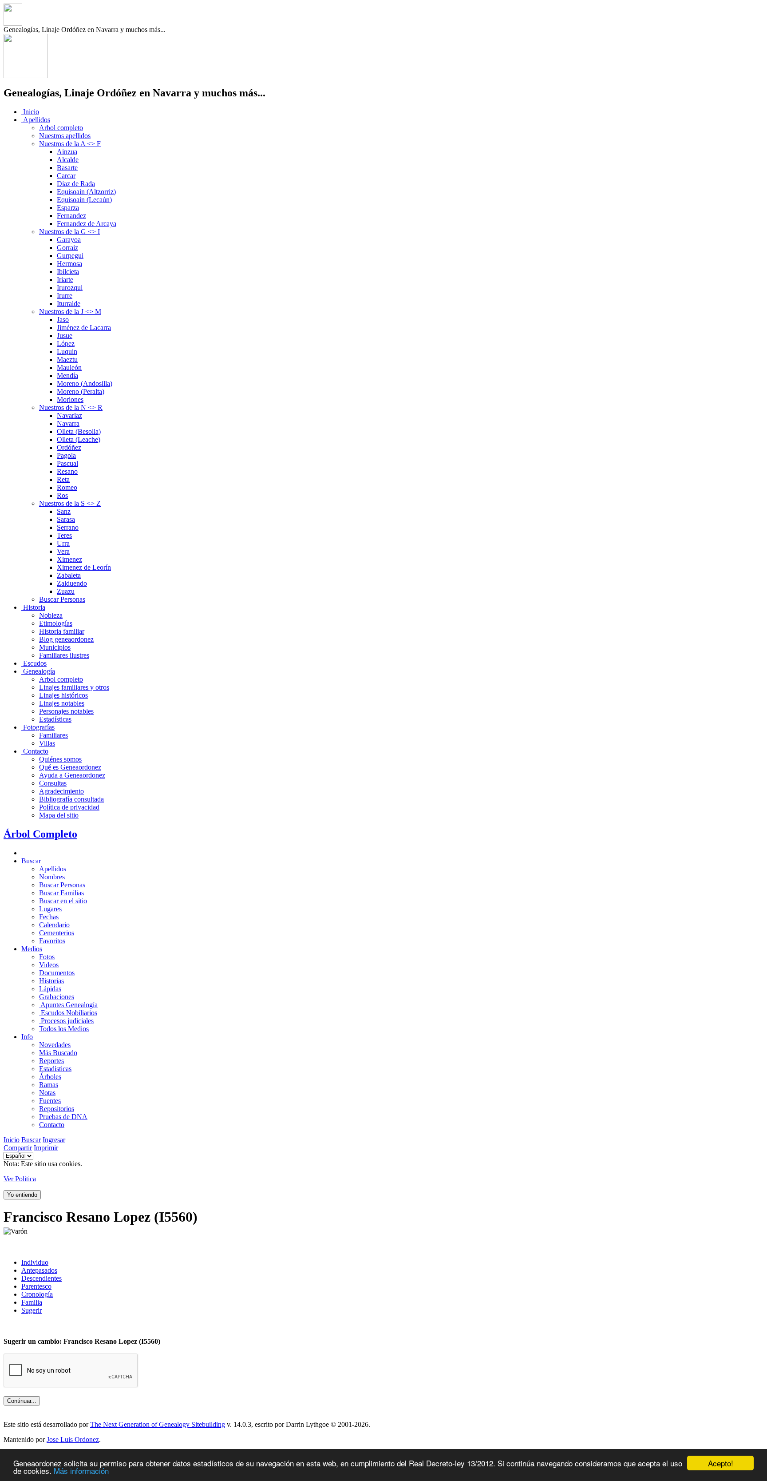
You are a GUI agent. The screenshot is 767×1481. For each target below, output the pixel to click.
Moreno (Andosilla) (84, 383)
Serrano (68, 527)
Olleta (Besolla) (79, 431)
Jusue (64, 335)
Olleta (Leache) (78, 439)
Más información (81, 1470)
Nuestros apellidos (65, 135)
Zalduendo (72, 583)
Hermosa (69, 263)
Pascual (67, 463)
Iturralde (68, 303)
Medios (31, 949)
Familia (31, 1302)
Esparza (68, 207)
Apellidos (35, 119)
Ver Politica (20, 1179)
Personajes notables (66, 711)
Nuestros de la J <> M (70, 311)
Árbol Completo (40, 834)
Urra (63, 543)
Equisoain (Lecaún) (84, 199)
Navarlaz (69, 415)
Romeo (67, 487)
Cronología (37, 1294)
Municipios (55, 647)
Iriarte (65, 279)
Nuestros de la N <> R (71, 407)
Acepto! (720, 1463)
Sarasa (66, 519)
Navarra (68, 423)
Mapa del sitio (59, 815)
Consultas (53, 783)
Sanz (64, 511)
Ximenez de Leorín (84, 567)
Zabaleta (69, 575)
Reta (63, 479)
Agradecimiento (61, 791)
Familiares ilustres (64, 655)
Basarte (67, 167)
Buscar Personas (62, 599)
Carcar (66, 175)
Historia (33, 607)
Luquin (67, 351)
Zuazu (66, 591)
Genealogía (38, 671)
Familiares (53, 735)
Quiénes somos (60, 759)
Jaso (63, 319)
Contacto (34, 751)
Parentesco (36, 1286)
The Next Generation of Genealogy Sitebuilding (157, 1424)
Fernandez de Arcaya (86, 223)
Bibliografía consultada (71, 799)
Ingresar (54, 1140)
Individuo (34, 1262)
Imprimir (46, 1147)
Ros (62, 495)
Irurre (64, 295)
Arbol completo (61, 127)
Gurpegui (70, 255)
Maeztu (67, 359)
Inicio (30, 111)
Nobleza (51, 615)
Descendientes (41, 1278)
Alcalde (68, 159)
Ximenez (69, 559)
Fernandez (71, 215)
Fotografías (38, 727)
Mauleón (69, 367)
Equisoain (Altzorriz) (86, 191)
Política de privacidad (69, 807)
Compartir (18, 1147)
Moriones (70, 399)
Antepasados (39, 1270)
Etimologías (55, 623)
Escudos (34, 663)
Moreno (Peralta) (80, 391)
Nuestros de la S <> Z (70, 503)
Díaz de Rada (76, 183)
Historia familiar (61, 631)
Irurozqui (70, 287)
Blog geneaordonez (66, 639)
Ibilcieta (68, 271)
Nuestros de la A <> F (70, 143)
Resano (67, 471)
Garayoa (69, 239)
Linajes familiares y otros (74, 687)
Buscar (31, 861)
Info (27, 1036)
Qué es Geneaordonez (70, 767)
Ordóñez (69, 447)
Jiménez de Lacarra (84, 327)
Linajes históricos (63, 695)
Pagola (66, 455)
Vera (63, 551)
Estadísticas (55, 719)
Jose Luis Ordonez (73, 1439)
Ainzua (67, 151)
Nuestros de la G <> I (69, 231)
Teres (64, 535)
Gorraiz (67, 247)
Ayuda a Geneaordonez (72, 775)
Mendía (67, 375)
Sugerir (31, 1310)
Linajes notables (61, 703)
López (66, 343)
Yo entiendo (22, 1194)
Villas (47, 743)
